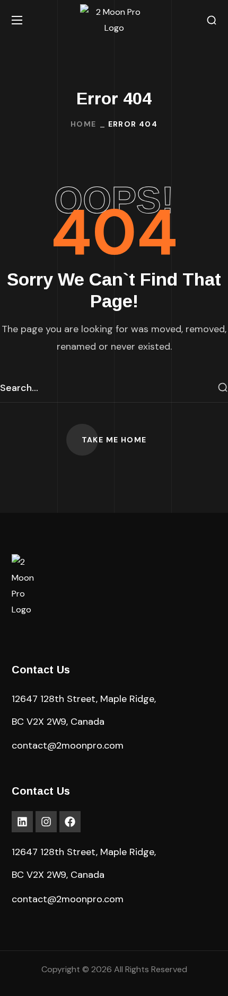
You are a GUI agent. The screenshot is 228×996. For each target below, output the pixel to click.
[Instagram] (46, 821)
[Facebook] (70, 821)
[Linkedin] (22, 821)
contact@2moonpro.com (68, 745)
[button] (211, 20)
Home (84, 124)
